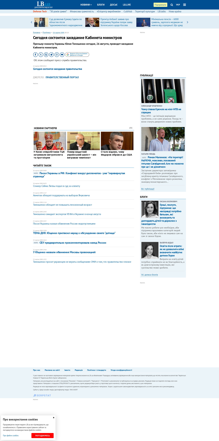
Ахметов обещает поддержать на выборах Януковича (61, 195)
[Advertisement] (83, 103)
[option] (58, 22)
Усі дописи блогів (149, 274)
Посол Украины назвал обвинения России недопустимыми (64, 223)
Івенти (67, 370)
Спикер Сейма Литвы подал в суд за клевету (56, 186)
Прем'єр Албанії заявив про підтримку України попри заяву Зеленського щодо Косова (116, 22)
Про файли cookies (11, 435)
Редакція (79, 370)
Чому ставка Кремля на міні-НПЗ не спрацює (161, 110)
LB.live (127, 4)
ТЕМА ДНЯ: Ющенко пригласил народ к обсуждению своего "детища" (74, 233)
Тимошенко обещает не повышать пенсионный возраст (62, 204)
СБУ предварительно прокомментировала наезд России (70, 242)
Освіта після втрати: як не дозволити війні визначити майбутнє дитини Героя (172, 250)
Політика (47, 32)
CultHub (128, 11)
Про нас (36, 370)
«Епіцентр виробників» (109, 11)
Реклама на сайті (52, 370)
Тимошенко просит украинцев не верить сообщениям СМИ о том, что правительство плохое (82, 261)
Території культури (145, 11)
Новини (85, 4)
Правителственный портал (62, 77)
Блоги (101, 4)
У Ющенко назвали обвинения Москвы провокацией (64, 252)
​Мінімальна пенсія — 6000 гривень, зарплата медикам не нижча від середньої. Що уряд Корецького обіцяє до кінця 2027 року (167, 25)
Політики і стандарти (96, 370)
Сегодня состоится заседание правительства (57, 69)
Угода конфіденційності (121, 370)
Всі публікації (147, 188)
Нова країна (175, 11)
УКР (178, 4)
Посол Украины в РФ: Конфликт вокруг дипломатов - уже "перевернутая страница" (79, 174)
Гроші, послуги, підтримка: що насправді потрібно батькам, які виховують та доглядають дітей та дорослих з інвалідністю (161, 214)
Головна (36, 32)
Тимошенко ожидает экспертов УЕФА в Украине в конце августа (67, 214)
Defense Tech (40, 11)
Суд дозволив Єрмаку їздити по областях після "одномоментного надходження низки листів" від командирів (65, 24)
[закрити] (53, 418)
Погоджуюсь (42, 436)
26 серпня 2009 (58, 33)
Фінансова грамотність (82, 11)
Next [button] (187, 22)
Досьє (113, 4)
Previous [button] (31, 22)
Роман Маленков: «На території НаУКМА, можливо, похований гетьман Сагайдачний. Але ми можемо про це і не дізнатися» (162, 162)
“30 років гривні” (58, 11)
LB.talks (162, 11)
